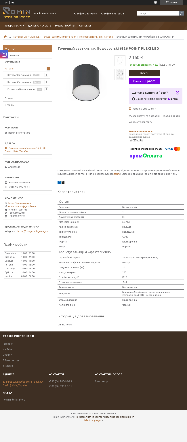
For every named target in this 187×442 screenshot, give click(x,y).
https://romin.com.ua (19, 203)
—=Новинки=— (13, 55)
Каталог (9, 68)
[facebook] (59, 183)
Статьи (9, 98)
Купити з (138, 81)
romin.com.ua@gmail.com (22, 206)
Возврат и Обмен (65, 25)
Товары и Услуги (14, 25)
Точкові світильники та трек (59, 36)
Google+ (7, 354)
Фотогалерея (12, 61)
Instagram (8, 365)
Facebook (8, 343)
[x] (63, 183)
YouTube (7, 349)
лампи (117, 173)
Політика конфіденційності (119, 417)
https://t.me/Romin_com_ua (33, 231)
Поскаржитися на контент (90, 417)
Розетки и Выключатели (21, 89)
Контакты (85, 25)
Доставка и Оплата (39, 25)
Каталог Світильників (27, 36)
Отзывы (9, 105)
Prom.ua (111, 413)
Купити (144, 73)
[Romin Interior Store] (16, 13)
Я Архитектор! (11, 360)
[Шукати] (181, 13)
